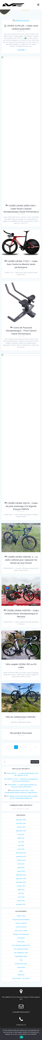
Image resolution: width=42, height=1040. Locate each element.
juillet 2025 (21, 838)
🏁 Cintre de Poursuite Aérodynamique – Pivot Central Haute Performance (21, 330)
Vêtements (21, 975)
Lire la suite (21, 50)
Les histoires (21, 938)
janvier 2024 (21, 871)
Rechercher (34, 762)
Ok (21, 1037)
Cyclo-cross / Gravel (21, 930)
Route (21, 971)
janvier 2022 (21, 901)
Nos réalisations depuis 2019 (21, 945)
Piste (21, 960)
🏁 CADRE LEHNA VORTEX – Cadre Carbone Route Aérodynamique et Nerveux (21, 613)
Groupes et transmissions (21, 934)
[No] (40, 1034)
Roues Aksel (21, 967)
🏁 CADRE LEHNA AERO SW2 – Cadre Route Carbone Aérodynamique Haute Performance (21, 208)
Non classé (21, 941)
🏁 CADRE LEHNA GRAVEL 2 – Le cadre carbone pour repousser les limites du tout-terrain (21, 560)
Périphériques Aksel (21, 956)
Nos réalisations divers (21, 949)
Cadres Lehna (21, 916)
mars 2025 (21, 849)
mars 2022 (21, 897)
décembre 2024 (21, 853)
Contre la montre (21, 927)
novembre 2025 (21, 823)
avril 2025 (21, 845)
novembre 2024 (21, 856)
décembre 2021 (21, 904)
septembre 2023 (21, 878)
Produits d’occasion (21, 964)
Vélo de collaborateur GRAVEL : (21, 717)
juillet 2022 (21, 889)
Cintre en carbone (21, 923)
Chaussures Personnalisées (21, 919)
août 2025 (21, 834)
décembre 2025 (21, 820)
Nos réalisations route (21, 953)
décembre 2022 (21, 882)
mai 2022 (21, 893)
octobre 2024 (21, 860)
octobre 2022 (21, 886)
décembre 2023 (21, 875)
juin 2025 (21, 842)
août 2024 (21, 864)
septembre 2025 (21, 831)
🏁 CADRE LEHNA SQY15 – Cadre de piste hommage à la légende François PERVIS (21, 506)
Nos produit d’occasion (21, 733)
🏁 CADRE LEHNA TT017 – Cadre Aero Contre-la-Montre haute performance (21, 264)
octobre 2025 (21, 827)
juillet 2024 (21, 867)
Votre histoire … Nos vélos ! (21, 978)
